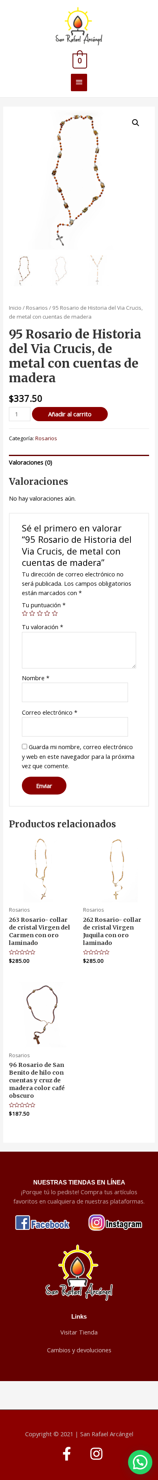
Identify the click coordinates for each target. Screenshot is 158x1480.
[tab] (79, 462)
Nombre (35, 678)
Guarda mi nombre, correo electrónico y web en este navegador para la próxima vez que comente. (78, 756)
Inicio (15, 307)
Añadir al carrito (70, 414)
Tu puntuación (44, 605)
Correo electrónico (49, 712)
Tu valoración (42, 627)
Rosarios (37, 307)
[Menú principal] (79, 82)
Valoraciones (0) (30, 462)
